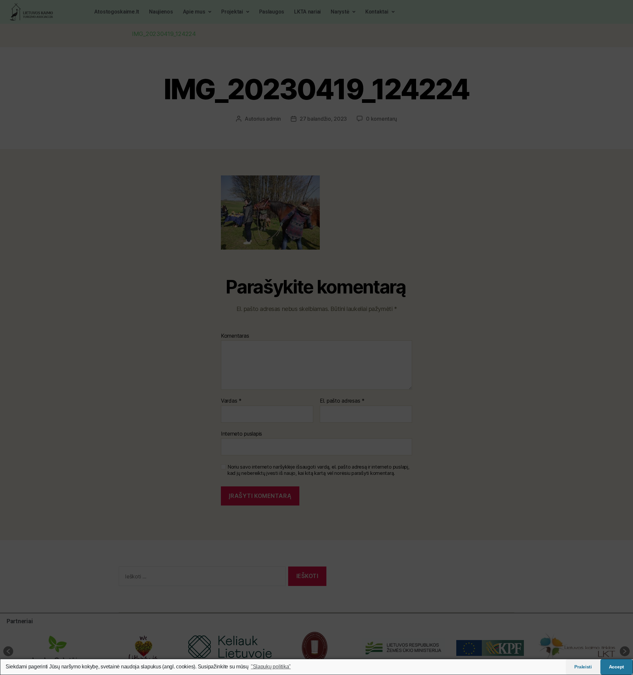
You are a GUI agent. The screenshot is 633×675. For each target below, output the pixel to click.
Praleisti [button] (583, 666)
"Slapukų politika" (271, 666)
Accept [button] (616, 666)
